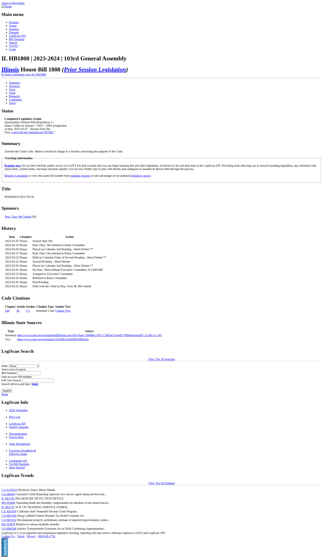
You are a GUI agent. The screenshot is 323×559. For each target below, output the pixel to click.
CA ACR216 (9, 489)
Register (14, 22)
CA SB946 (8, 494)
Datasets (14, 32)
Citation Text (62, 310)
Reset (4, 394)
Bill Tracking (16, 39)
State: (5, 365)
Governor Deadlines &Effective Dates (22, 452)
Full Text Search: (11, 380)
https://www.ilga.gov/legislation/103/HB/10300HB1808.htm (53, 339)
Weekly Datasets (19, 427)
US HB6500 (8, 528)
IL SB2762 (8, 498)
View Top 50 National (161, 483)
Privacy (31, 536)
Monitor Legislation (16, 175)
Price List (14, 417)
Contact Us (8, 536)
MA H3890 (8, 502)
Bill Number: (9, 373)
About (12, 25)
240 (7, 310)
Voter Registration (19, 443)
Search (13, 42)
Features (14, 29)
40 (17, 310)
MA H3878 (8, 524)
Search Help (16, 437)
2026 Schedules (18, 410)
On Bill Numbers (19, 464)
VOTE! (13, 46)
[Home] (6, 6)
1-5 (28, 310)
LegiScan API (17, 35)
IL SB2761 (8, 507)
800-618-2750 (46, 536)
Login (12, 49)
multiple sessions (80, 175)
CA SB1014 (8, 520)
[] (35, 384)
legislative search (140, 175)
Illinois (10, 69)
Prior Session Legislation (95, 69)
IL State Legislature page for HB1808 (23, 74)
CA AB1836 (8, 511)
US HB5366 (8, 515)
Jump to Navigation (13, 3)
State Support (17, 467)
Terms (20, 536)
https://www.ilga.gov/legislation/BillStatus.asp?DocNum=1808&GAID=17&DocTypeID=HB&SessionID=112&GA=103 (89, 335)
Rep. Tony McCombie (18, 216)
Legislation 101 (18, 460)
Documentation (18, 433)
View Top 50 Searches (161, 359)
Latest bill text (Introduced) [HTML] (32, 132)
